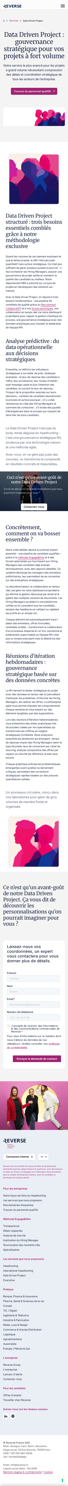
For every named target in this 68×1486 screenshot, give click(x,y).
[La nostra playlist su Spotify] (12, 1417)
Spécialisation (11, 1249)
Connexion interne (17, 1156)
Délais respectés (12, 1230)
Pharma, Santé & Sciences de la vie (23, 1301)
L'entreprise (10, 1369)
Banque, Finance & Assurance (20, 1296)
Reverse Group (12, 1364)
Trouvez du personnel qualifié (32, 91)
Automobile (9, 1343)
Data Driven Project (14, 1275)
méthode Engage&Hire (31, 557)
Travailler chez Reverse (17, 1400)
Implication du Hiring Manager (20, 1240)
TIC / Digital (10, 1310)
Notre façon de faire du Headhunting (24, 1195)
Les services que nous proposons (22, 1200)
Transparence (11, 1226)
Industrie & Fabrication (16, 1320)
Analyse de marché (14, 1235)
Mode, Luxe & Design (15, 1324)
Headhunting (10, 1265)
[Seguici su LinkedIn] (5, 1417)
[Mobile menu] (61, 6)
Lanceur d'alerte (12, 1374)
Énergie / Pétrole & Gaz (16, 1348)
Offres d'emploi (12, 1395)
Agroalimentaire (12, 1339)
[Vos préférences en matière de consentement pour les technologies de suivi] (62, 1480)
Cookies (48, 1471)
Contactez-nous (34, 506)
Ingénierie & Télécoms (16, 1315)
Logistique (9, 1334)
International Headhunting (18, 1270)
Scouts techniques (42, 308)
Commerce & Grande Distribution (22, 1329)
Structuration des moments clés (21, 1245)
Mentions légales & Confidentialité (22, 1471)
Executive (9, 1280)
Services (13, 21)
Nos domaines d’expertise (18, 1205)
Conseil (7, 1305)
